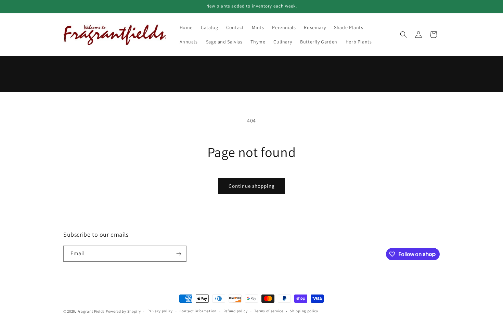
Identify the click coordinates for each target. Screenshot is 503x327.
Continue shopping (252, 186)
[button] (403, 34)
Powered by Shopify (123, 311)
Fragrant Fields (91, 311)
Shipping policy (304, 311)
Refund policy (235, 311)
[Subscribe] (178, 254)
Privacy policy (160, 311)
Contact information (198, 311)
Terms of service (268, 311)
